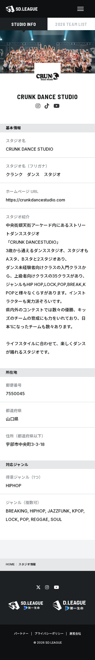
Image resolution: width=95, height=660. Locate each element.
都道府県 (14, 410)
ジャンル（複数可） (23, 502)
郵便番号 (14, 385)
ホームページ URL (22, 191)
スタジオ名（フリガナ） (27, 166)
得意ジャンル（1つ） (24, 477)
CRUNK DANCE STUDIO (47, 96)
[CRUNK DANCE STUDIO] (47, 76)
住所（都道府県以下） (25, 436)
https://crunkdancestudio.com (35, 199)
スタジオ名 (16, 140)
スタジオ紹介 (18, 216)
